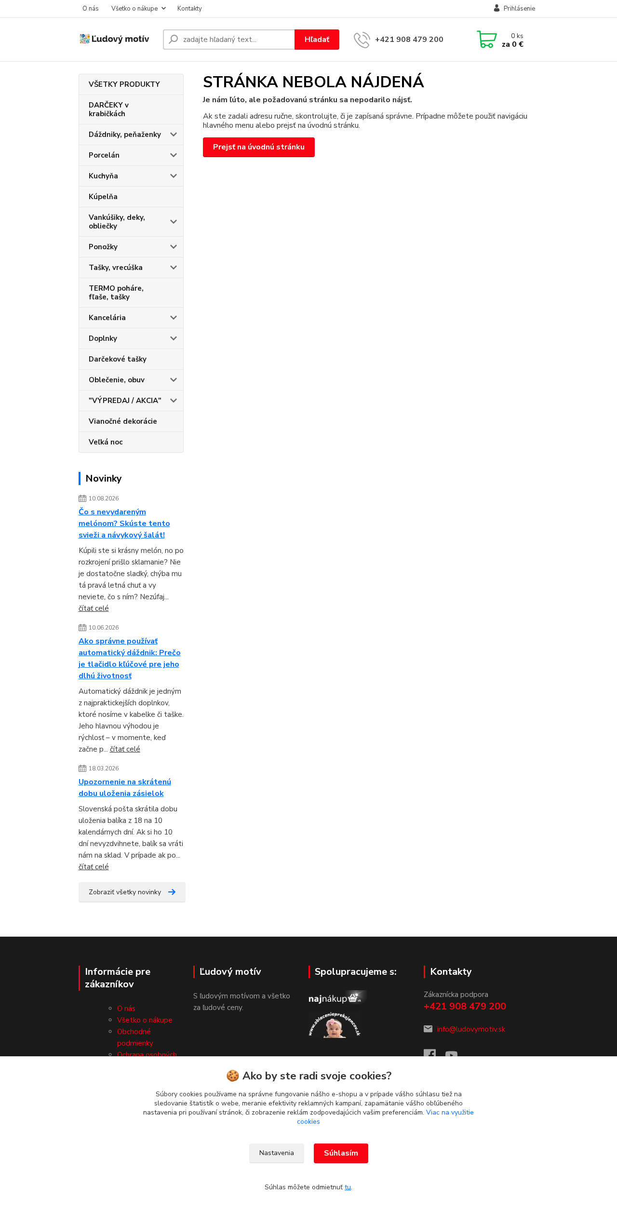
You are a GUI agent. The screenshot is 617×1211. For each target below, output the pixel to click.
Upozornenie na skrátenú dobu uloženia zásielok (125, 788)
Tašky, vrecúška (116, 267)
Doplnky (103, 338)
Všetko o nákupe (134, 8)
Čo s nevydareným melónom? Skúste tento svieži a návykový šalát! (124, 523)
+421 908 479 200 (409, 39)
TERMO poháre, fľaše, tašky (116, 292)
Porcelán (104, 155)
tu (348, 1187)
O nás (90, 8)
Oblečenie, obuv (117, 380)
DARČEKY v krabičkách (109, 109)
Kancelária (107, 318)
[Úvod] (117, 39)
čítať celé (94, 608)
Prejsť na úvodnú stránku (259, 147)
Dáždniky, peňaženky (125, 134)
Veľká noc (105, 442)
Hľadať (317, 39)
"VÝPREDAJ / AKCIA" (125, 400)
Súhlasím (341, 1153)
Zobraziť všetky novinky (125, 892)
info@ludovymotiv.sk (471, 1029)
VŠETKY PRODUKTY (124, 84)
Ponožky (103, 247)
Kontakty (189, 8)
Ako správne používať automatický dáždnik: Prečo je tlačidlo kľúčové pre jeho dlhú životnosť (130, 658)
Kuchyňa (103, 176)
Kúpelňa (103, 197)
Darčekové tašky (118, 359)
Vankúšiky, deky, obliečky (117, 222)
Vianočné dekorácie (123, 421)
